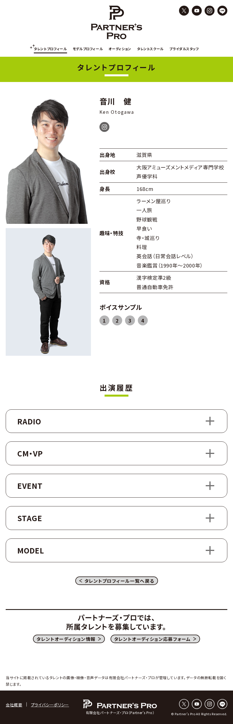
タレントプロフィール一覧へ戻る (119, 580)
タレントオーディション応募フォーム (152, 638)
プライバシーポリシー (50, 705)
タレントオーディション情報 (65, 638)
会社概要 (14, 705)
